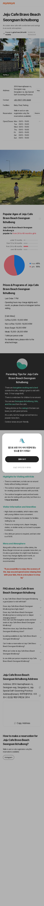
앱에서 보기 (22, 459)
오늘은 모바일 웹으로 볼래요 (22, 467)
